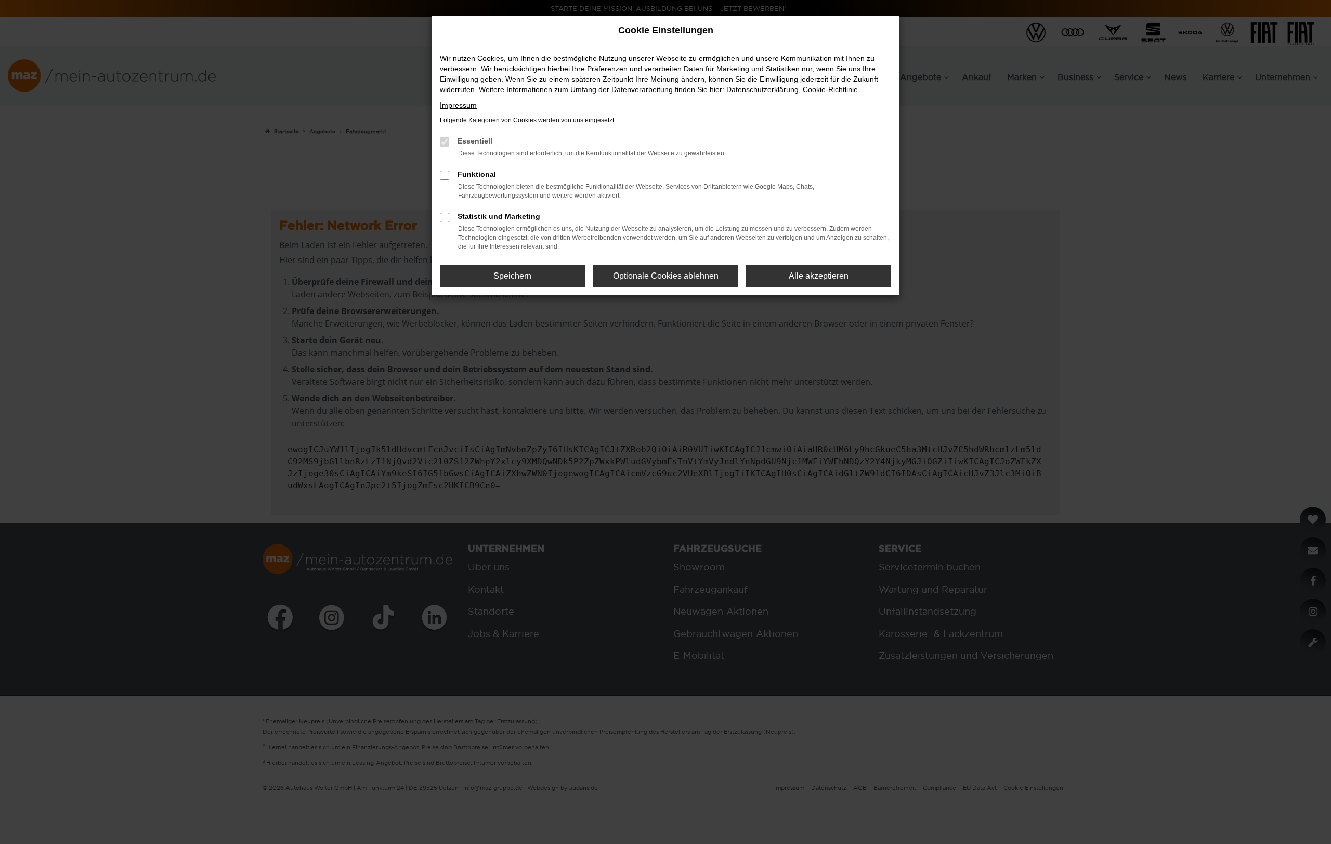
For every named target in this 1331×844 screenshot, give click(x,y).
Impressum (458, 105)
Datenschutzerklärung (762, 89)
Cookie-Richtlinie (830, 89)
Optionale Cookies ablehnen (666, 275)
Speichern (512, 275)
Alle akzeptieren (819, 275)
